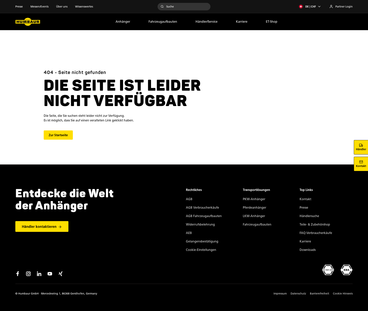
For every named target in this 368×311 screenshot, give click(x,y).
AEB (189, 233)
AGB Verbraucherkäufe (202, 207)
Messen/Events (39, 6)
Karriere (241, 21)
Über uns (61, 6)
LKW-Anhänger (254, 216)
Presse (19, 6)
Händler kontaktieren (39, 227)
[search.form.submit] (162, 6)
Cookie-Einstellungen (201, 250)
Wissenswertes (84, 6)
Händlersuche (309, 216)
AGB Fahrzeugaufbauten (204, 216)
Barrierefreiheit (319, 293)
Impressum (280, 293)
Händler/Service (207, 21)
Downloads (308, 250)
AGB (189, 199)
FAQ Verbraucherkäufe (316, 233)
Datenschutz (298, 293)
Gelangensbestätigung (202, 241)
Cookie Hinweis (343, 293)
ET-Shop (271, 21)
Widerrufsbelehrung (200, 224)
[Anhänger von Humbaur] (27, 21)
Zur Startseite (58, 135)
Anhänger (123, 21)
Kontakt (305, 199)
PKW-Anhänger (254, 199)
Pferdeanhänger (254, 207)
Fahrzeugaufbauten (163, 21)
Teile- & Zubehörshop (315, 224)
